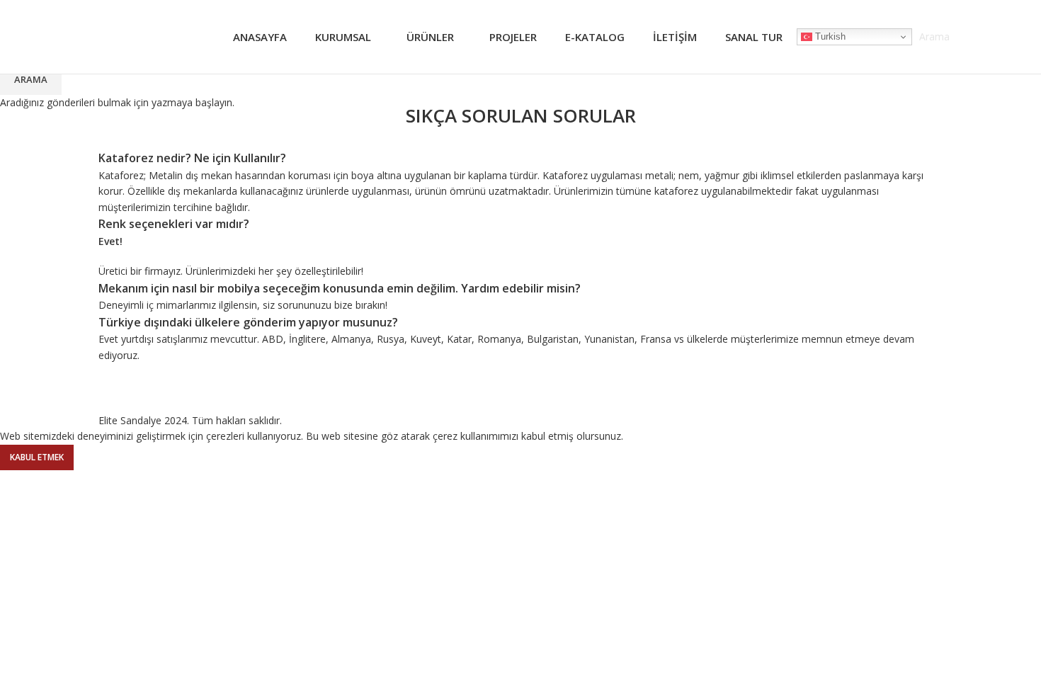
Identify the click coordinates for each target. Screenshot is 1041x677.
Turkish (829, 36)
